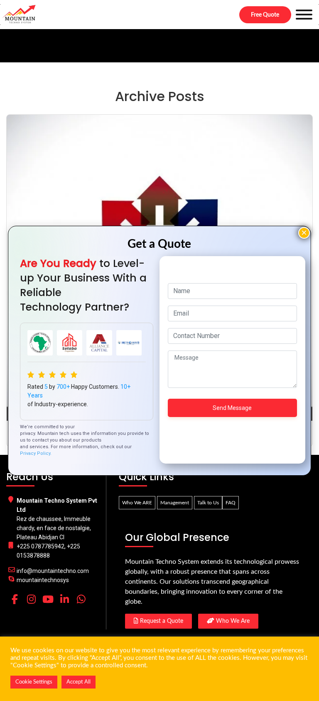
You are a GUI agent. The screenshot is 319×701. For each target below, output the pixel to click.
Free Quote (265, 15)
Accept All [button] (78, 682)
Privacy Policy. (36, 453)
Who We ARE (137, 502)
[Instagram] (31, 599)
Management (174, 502)
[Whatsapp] (81, 599)
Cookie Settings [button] (33, 682)
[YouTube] (47, 599)
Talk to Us (208, 502)
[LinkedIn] (64, 599)
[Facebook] (14, 599)
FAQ (231, 502)
